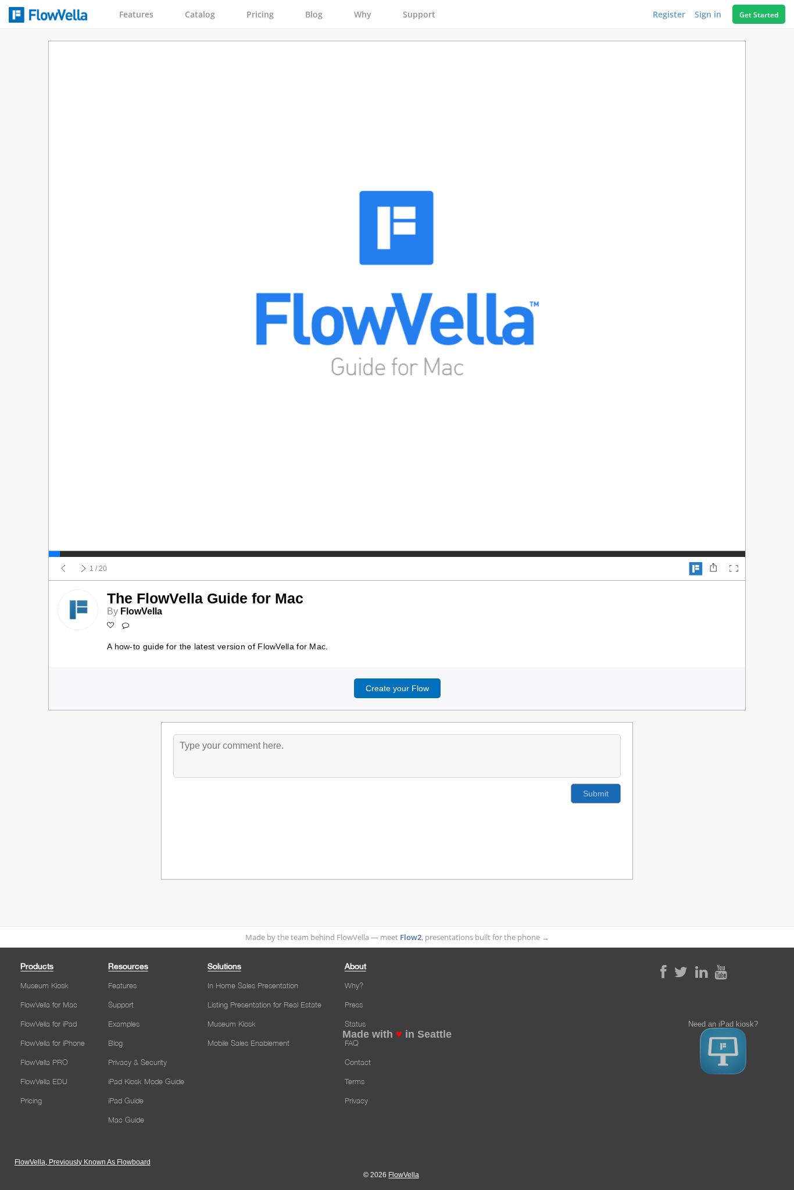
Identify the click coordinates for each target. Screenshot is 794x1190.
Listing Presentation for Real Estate (264, 1004)
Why (362, 14)
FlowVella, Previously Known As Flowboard (83, 1162)
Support (419, 14)
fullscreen (733, 568)
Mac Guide (126, 1119)
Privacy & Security (137, 1062)
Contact (358, 1062)
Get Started (758, 15)
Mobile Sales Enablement (248, 1043)
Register (670, 14)
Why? (354, 985)
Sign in (709, 14)
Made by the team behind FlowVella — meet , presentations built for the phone (397, 937)
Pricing (260, 14)
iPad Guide (126, 1100)
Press (354, 1004)
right (84, 568)
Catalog (200, 14)
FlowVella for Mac (48, 1004)
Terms (354, 1081)
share (713, 568)
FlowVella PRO (44, 1062)
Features (136, 14)
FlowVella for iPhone (52, 1043)
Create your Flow (397, 688)
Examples (124, 1023)
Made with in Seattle (397, 1034)
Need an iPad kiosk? (723, 1024)
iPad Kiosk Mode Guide (146, 1081)
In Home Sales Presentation (253, 985)
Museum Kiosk (44, 985)
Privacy (356, 1100)
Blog (314, 14)
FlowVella (48, 14)
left (63, 568)
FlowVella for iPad (48, 1023)
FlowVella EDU (43, 1081)
